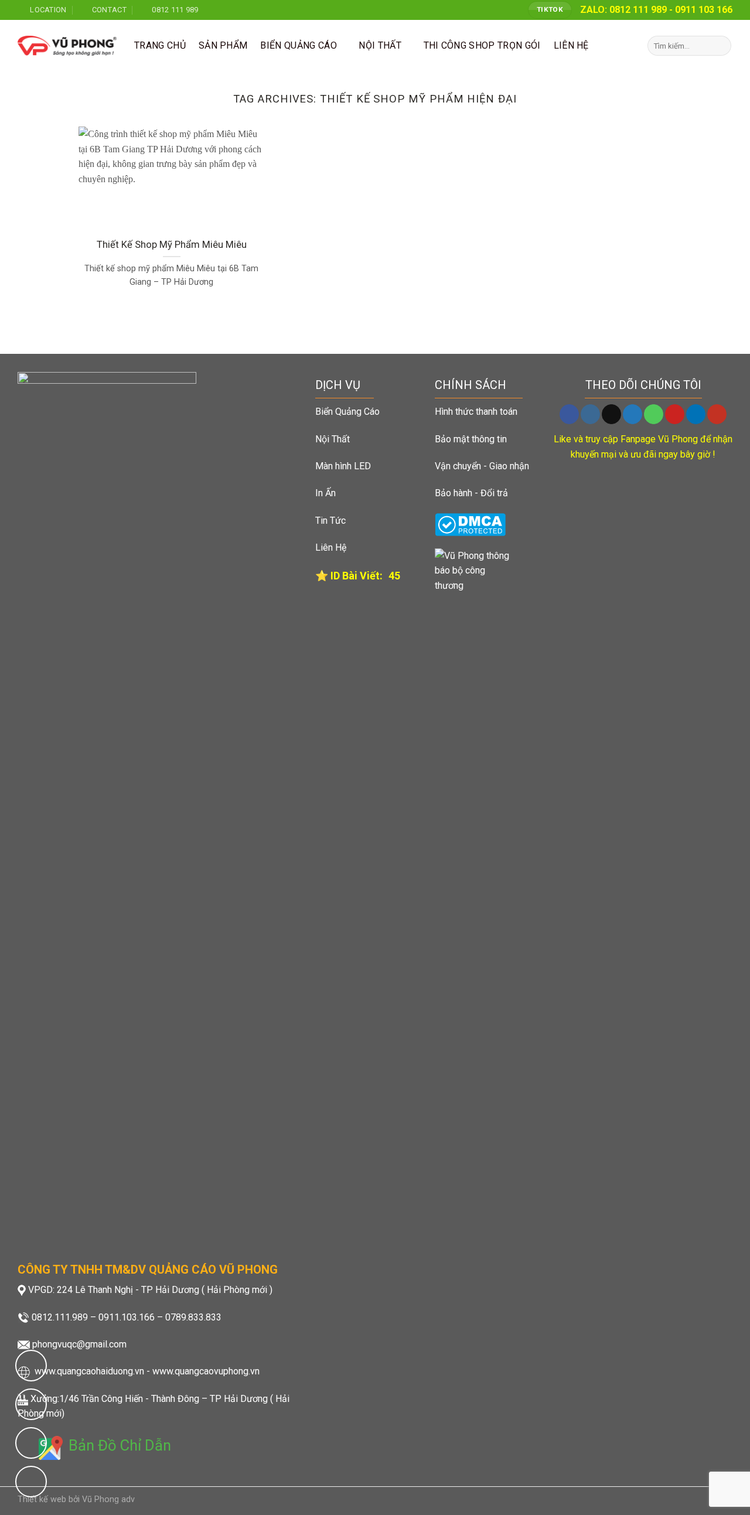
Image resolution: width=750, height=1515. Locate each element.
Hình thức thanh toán (476, 411)
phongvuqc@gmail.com (79, 1344)
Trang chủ (160, 45)
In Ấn (325, 493)
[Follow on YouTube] (717, 414)
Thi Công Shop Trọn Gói (482, 45)
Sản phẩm (223, 45)
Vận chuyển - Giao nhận (482, 466)
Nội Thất (332, 439)
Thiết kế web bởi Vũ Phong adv (76, 1499)
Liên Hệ (330, 547)
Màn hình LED (343, 466)
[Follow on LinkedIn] (695, 414)
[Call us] (653, 414)
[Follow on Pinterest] (674, 414)
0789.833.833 (193, 1317)
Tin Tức (330, 520)
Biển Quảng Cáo (298, 45)
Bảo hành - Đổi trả (471, 493)
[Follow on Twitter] (632, 414)
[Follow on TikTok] (611, 414)
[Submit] (720, 46)
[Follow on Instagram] (590, 414)
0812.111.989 (60, 1317)
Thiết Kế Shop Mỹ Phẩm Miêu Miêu (172, 244)
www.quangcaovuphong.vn (206, 1371)
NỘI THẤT (380, 45)
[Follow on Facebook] (569, 414)
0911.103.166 (126, 1317)
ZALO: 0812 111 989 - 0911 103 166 (656, 9)
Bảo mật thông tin (471, 439)
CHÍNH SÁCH (470, 385)
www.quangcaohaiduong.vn (89, 1371)
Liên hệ (571, 45)
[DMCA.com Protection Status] (470, 524)
